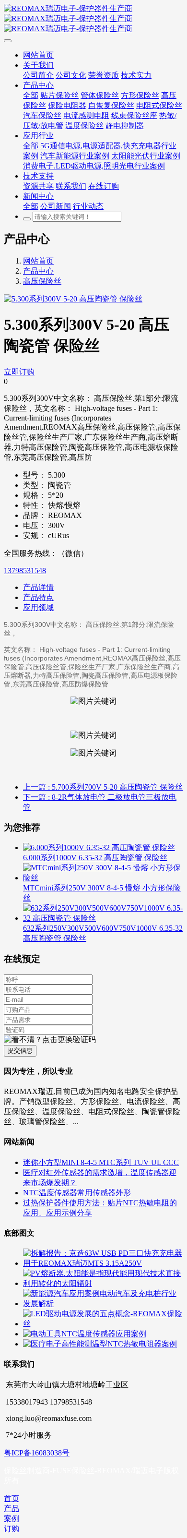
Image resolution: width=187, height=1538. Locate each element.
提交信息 (20, 1050)
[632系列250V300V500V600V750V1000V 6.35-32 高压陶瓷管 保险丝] (103, 918)
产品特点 (38, 597)
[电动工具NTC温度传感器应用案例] (84, 1334)
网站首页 (38, 261)
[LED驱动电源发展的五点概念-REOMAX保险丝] (103, 1324)
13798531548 (25, 570)
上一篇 (103, 787)
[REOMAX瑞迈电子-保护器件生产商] (93, 19)
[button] (50, 1040)
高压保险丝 (42, 281)
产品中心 (38, 271)
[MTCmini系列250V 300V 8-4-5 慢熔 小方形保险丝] (103, 878)
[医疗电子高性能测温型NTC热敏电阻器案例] (100, 1344)
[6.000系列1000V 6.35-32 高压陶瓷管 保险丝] (99, 847)
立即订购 (19, 372)
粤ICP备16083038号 (37, 1453)
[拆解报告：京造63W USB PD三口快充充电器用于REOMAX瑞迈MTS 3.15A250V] (103, 1263)
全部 (30, 95)
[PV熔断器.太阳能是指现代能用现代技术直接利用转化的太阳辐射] (103, 1283)
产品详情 (38, 587)
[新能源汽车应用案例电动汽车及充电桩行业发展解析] (103, 1303)
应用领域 (38, 607)
